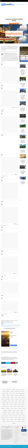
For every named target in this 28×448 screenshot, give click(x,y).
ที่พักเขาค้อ (16, 419)
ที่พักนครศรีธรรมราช (22, 395)
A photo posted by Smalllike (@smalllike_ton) (7, 107)
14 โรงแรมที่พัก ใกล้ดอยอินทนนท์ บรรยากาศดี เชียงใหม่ (23, 162)
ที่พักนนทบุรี (8, 397)
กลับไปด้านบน (24, 446)
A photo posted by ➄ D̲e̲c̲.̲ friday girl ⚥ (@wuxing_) (7, 133)
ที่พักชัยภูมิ (3, 393)
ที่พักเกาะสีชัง (24, 417)
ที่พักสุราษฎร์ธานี (10, 410)
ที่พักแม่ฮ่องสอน (14, 423)
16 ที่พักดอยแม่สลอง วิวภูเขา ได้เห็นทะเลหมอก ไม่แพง (22, 151)
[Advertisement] (14, 11)
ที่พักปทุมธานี (3, 399)
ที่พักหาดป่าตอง (13, 412)
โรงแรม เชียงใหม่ (17, 430)
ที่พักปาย (24, 399)
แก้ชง (9, 359)
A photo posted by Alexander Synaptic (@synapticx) (7, 273)
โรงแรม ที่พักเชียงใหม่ (22, 118)
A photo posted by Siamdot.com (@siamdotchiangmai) (8, 312)
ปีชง (4, 358)
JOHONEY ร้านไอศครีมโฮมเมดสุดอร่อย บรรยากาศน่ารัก (5, 381)
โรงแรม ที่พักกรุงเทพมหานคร (23, 93)
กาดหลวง (2, 357)
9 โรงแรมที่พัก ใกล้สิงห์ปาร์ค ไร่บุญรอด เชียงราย (23, 141)
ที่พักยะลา (20, 402)
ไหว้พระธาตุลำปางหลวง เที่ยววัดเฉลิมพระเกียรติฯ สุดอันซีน (3, 375)
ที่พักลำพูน (3, 406)
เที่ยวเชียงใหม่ (3, 359)
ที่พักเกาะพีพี (19, 415)
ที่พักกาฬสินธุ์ (17, 389)
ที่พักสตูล (18, 406)
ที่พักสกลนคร (11, 406)
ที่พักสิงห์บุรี (24, 408)
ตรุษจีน (9, 357)
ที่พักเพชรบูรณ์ (12, 421)
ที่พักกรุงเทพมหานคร (8, 389)
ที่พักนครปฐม (8, 395)
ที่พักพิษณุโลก (3, 402)
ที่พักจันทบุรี (8, 391)
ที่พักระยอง (12, 404)
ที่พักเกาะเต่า (7, 419)
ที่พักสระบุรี (12, 408)
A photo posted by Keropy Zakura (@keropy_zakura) (8, 249)
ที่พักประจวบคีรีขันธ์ (8, 399)
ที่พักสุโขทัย (18, 410)
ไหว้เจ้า (13, 359)
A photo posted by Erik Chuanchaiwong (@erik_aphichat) (8, 174)
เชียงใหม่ (15, 358)
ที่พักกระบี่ (4, 389)
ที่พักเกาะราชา (7, 417)
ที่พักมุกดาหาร (16, 402)
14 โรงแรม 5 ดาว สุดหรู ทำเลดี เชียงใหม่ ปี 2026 (23, 120)
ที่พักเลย (16, 421)
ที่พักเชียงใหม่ (4, 421)
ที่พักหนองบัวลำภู (5, 412)
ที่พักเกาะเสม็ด (11, 419)
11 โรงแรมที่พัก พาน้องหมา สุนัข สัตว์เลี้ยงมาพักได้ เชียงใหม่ (22, 172)
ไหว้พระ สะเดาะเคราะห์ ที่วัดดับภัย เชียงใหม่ (15, 374)
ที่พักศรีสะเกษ (7, 406)
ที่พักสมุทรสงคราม (3, 408)
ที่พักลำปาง (23, 404)
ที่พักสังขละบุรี (20, 408)
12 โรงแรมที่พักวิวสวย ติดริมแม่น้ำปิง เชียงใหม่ (22, 182)
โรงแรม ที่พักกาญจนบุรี (23, 81)
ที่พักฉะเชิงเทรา (12, 391)
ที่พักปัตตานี (21, 399)
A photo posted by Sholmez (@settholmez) (6, 83)
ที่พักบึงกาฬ (19, 397)
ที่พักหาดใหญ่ (18, 412)
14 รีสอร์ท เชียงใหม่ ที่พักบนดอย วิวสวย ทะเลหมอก (23, 131)
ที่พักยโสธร (23, 402)
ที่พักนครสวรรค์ (4, 397)
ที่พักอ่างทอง (22, 412)
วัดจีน (7, 358)
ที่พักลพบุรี (19, 404)
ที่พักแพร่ (23, 421)
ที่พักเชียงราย (23, 419)
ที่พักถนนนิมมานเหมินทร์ (22, 393)
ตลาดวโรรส (11, 357)
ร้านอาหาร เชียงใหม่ (16, 442)
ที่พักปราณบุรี (16, 399)
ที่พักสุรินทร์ (14, 410)
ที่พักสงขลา (15, 406)
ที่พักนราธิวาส (12, 397)
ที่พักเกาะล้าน (16, 417)
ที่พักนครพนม (12, 395)
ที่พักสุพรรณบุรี (5, 410)
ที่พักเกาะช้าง (7, 415)
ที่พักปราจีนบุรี (12, 399)
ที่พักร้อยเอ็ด (4, 404)
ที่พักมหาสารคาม (11, 402)
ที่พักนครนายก (4, 395)
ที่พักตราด (14, 393)
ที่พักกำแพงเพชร (22, 389)
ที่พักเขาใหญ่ (19, 419)
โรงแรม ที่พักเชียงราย (22, 148)
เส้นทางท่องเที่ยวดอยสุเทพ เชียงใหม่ (9, 374)
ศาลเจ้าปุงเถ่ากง (12, 358)
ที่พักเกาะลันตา (11, 417)
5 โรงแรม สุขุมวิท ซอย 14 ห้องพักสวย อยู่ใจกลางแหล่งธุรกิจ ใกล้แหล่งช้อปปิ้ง (22, 97)
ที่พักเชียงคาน (19, 421)
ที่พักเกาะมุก (23, 415)
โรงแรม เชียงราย (17, 432)
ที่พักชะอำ (19, 391)
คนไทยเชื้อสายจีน (6, 357)
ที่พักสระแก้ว (16, 408)
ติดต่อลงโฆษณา (24, 434)
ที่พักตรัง (10, 393)
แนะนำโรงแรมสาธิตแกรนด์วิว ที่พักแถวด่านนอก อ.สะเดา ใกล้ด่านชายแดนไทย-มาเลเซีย (22, 72)
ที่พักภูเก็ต (7, 402)
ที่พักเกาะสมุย (20, 417)
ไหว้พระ (11, 359)
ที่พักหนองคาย (21, 410)
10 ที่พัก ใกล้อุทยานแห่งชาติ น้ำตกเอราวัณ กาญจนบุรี (22, 85)
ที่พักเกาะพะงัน (15, 415)
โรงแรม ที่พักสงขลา (22, 68)
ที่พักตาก (17, 393)
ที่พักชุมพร (7, 393)
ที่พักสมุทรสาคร (8, 408)
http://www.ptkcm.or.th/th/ (8, 322)
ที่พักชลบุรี (16, 391)
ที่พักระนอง (8, 404)
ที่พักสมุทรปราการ (23, 406)
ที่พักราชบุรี (15, 404)
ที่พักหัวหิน (9, 412)
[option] (3, 373)
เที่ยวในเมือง (7, 359)
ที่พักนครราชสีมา (16, 395)
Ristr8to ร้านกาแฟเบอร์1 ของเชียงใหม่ (14, 381)
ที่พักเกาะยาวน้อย (3, 417)
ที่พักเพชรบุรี (8, 421)
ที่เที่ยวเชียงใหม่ (14, 357)
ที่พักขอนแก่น (4, 391)
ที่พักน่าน (16, 397)
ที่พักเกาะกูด (3, 415)
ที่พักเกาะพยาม (11, 415)
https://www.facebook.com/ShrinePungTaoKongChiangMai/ (11, 325)
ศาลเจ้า (9, 358)
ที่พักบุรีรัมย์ (23, 397)
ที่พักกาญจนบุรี (13, 389)
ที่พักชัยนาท (23, 391)
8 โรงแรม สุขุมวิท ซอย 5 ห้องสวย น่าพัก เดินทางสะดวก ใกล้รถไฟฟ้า (22, 109)
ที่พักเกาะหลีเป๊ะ (3, 419)
